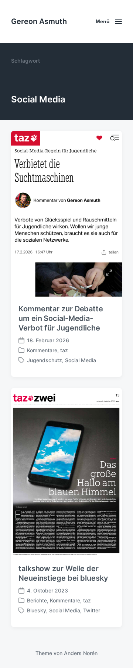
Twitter (91, 610)
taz (64, 350)
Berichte (37, 600)
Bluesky (36, 610)
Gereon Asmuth (39, 21)
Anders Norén (81, 653)
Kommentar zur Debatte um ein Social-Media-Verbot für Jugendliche (60, 318)
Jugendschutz (44, 360)
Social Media (80, 360)
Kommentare (42, 350)
